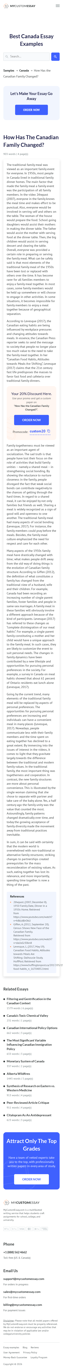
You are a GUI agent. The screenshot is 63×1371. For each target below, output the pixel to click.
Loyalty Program (39, 1357)
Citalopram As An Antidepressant (29, 1115)
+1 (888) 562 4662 (15, 1252)
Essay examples (11, 1347)
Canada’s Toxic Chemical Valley (27, 1015)
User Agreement (11, 1352)
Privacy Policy (30, 1352)
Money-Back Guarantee (15, 1357)
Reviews (35, 1347)
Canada (24, 70)
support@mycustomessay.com (23, 1279)
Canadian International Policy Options (32, 1028)
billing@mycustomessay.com (22, 1305)
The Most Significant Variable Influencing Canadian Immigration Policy (29, 1044)
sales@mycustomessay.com (21, 1292)
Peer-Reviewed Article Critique (28, 1102)
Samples (8, 70)
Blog (25, 1347)
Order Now (31, 110)
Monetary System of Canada (25, 1061)
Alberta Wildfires (18, 1073)
